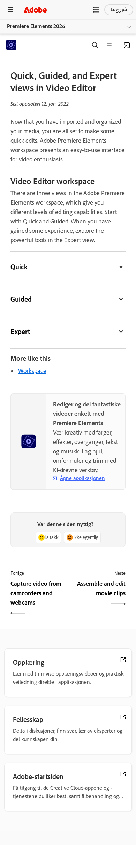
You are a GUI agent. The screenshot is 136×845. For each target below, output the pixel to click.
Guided (21, 299)
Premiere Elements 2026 (36, 26)
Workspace (32, 371)
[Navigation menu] (10, 9)
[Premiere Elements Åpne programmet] (126, 45)
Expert (20, 331)
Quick (19, 267)
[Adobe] (35, 9)
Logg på (119, 10)
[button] (95, 9)
